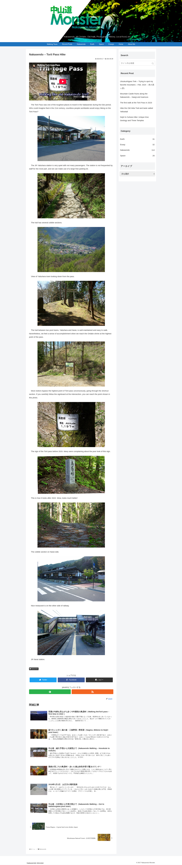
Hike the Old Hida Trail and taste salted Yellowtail (136, 110)
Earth (137, 139)
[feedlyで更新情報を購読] (50, 691)
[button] (153, 63)
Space (137, 156)
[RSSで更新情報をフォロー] (92, 691)
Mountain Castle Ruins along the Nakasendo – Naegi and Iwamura (134, 95)
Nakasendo (34, 669)
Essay (137, 145)
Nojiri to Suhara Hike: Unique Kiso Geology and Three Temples (134, 119)
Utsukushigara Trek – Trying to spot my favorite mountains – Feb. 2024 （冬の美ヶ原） (137, 84)
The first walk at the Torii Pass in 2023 (136, 103)
